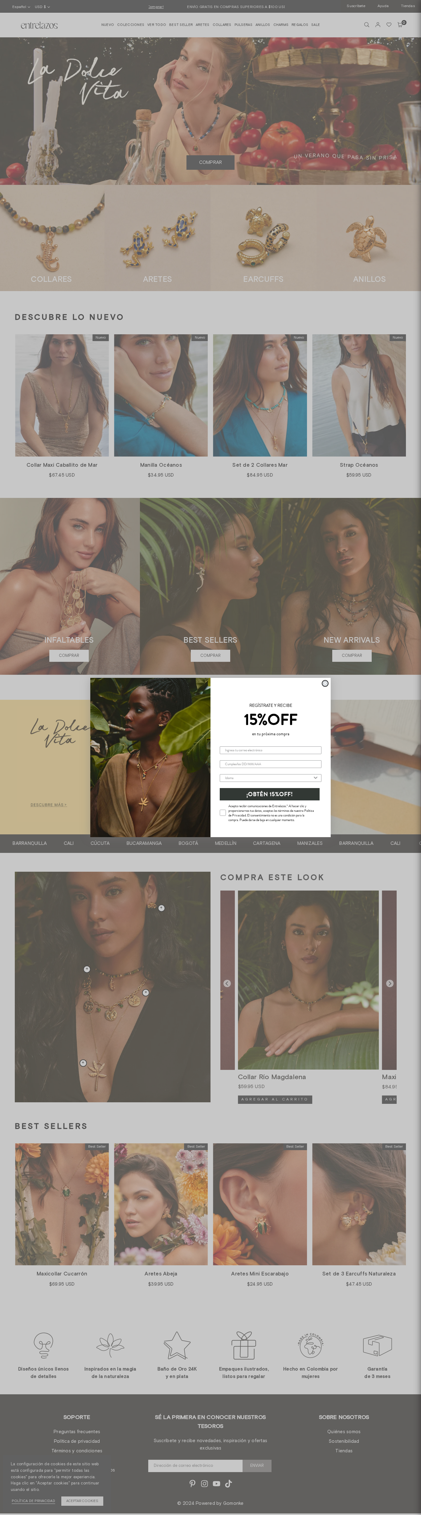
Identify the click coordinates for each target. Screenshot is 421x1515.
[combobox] (269, 778)
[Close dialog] (325, 683)
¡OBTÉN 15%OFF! (270, 794)
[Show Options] (316, 778)
